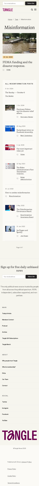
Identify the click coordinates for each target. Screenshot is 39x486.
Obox (30, 462)
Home (10, 19)
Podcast (4, 326)
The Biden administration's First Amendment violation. (25, 171)
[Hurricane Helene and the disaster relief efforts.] (10, 111)
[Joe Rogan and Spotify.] (10, 231)
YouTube (4, 420)
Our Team (5, 379)
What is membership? (9, 367)
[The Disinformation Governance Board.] (10, 211)
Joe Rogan (24, 236)
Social (5, 396)
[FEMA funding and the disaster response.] (19, 43)
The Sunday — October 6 (15, 92)
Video (22, 154)
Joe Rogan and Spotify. (22, 231)
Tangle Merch (6, 344)
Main (4, 307)
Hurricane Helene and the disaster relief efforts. (25, 111)
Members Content (8, 320)
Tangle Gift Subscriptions (10, 338)
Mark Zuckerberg (26, 135)
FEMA (8, 70)
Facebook (5, 414)
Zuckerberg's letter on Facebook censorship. (25, 131)
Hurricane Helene (26, 117)
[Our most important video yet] (10, 150)
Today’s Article (6, 313)
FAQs (4, 373)
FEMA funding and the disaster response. (17, 64)
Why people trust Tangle (9, 361)
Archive (4, 332)
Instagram (5, 408)
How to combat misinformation (17, 193)
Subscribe (30, 3)
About (5, 355)
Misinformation (15, 196)
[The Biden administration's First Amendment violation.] (10, 171)
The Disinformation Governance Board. (24, 210)
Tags (16, 19)
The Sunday (9, 96)
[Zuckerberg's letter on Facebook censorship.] (10, 131)
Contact (4, 386)
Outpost (24, 462)
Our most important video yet (24, 150)
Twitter (4, 402)
